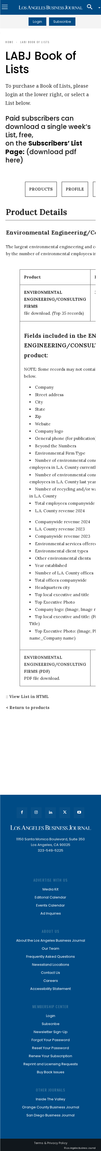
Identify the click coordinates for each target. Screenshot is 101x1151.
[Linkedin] (50, 812)
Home (9, 42)
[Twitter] (65, 812)
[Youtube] (79, 812)
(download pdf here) (43, 151)
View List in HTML (29, 696)
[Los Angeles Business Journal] (50, 7)
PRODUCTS (41, 189)
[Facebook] (22, 812)
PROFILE (75, 189)
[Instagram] (36, 812)
